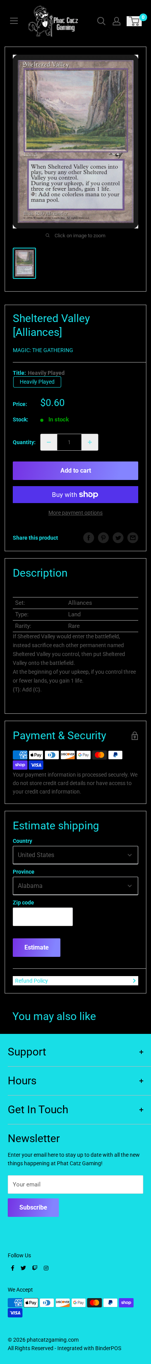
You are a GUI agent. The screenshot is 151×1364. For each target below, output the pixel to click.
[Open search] (101, 21)
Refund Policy (31, 981)
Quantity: (24, 442)
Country (22, 841)
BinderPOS (108, 1348)
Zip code (23, 902)
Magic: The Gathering (43, 350)
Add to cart (75, 470)
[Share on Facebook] (88, 537)
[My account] (116, 21)
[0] (134, 21)
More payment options (75, 513)
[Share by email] (132, 537)
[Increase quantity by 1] (90, 442)
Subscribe (33, 1207)
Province (23, 871)
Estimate (36, 947)
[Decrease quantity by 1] (49, 442)
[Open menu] (14, 20)
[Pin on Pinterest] (103, 537)
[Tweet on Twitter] (118, 537)
